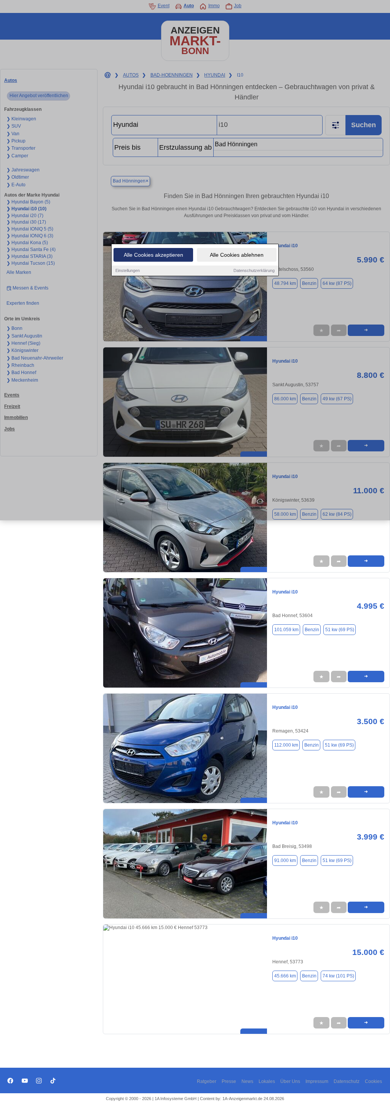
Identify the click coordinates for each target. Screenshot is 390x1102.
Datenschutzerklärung (254, 270)
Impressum (316, 1081)
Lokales (267, 1081)
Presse (229, 1081)
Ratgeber (206, 1081)
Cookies (373, 1081)
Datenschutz (347, 1081)
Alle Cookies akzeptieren (153, 255)
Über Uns (290, 1081)
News (247, 1081)
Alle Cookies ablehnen (237, 255)
